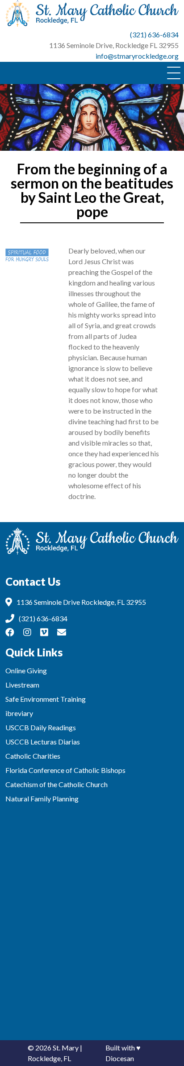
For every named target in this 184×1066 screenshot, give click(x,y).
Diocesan (119, 1058)
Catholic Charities (32, 756)
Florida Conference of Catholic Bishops (65, 770)
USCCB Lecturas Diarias (42, 741)
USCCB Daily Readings (40, 727)
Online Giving (26, 670)
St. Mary (66, 1047)
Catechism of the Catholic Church (56, 784)
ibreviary (19, 713)
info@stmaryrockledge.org (137, 56)
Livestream (22, 684)
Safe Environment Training (45, 699)
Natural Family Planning (42, 798)
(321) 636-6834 (154, 34)
